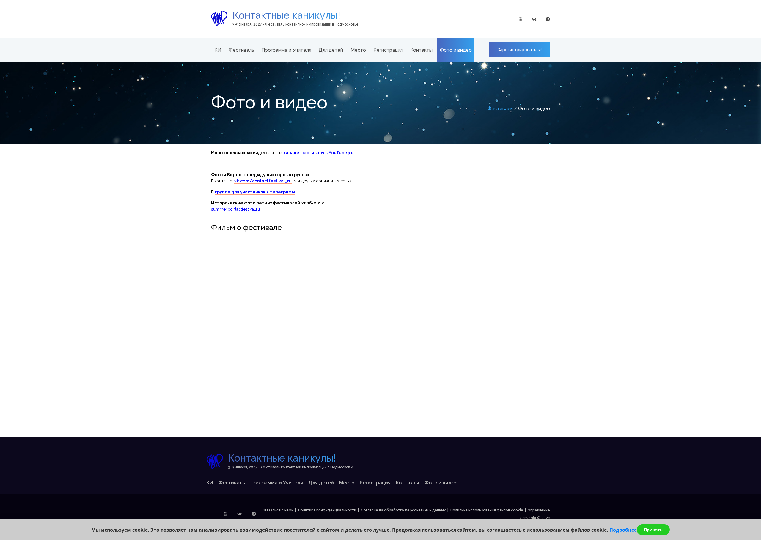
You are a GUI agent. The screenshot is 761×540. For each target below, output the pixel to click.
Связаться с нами (277, 510)
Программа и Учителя (286, 50)
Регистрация (388, 50)
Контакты (421, 50)
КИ (217, 50)
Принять (653, 530)
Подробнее (623, 530)
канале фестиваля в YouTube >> (318, 152)
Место (358, 50)
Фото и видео (456, 50)
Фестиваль (241, 50)
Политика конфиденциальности (327, 510)
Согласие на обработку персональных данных (403, 510)
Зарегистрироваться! (520, 49)
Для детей (331, 50)
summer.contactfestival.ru (235, 209)
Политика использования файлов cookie (486, 510)
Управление (539, 510)
